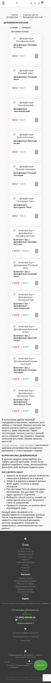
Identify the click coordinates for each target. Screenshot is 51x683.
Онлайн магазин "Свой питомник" (18, 445)
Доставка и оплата (25, 551)
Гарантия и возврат (25, 554)
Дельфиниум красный (32, 17)
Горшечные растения (25, 592)
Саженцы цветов (30, 15)
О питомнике (25, 549)
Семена (25, 595)
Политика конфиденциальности (26, 633)
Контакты (25, 570)
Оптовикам (25, 568)
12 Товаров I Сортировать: (20, 27)
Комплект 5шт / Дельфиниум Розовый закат (25, 274)
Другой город (26, 614)
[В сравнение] (36, 56)
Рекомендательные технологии (25, 637)
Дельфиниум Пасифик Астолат (25, 46)
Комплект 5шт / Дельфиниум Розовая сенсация (24, 370)
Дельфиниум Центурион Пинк (22, 206)
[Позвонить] (31, 3)
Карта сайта (25, 640)
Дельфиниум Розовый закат (25, 78)
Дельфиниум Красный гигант (25, 142)
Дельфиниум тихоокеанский (21, 110)
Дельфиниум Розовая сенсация (24, 174)
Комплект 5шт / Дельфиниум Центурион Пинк (22, 402)
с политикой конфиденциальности (19, 668)
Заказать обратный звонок (27, 620)
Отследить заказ (25, 557)
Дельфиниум (12, 17)
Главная (14, 15)
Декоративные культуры (25, 586)
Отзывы (25, 565)
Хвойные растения (25, 589)
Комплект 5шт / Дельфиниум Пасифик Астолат (25, 242)
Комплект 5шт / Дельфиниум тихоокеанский (21, 306)
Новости (25, 560)
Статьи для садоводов (25, 562)
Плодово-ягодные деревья (25, 581)
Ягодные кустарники (25, 584)
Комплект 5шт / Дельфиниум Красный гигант (25, 338)
